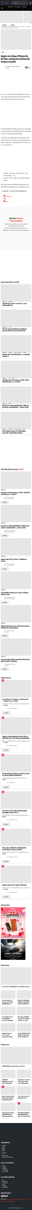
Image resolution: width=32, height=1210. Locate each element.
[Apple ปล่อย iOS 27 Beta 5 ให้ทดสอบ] (16, 874)
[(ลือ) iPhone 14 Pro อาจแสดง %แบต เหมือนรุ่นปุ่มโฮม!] (16, 293)
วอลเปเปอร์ (5, 1183)
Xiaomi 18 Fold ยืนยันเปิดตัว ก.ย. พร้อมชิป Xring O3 (16, 355)
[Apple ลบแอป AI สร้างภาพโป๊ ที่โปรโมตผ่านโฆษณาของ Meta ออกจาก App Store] (8, 1107)
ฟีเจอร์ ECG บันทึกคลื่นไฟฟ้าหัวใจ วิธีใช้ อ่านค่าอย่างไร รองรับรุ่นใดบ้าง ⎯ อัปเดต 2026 (15, 406)
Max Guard (18, 6)
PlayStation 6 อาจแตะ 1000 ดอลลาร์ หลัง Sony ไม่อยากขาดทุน (24, 1081)
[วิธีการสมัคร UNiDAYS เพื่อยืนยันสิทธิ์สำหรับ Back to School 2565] (16, 837)
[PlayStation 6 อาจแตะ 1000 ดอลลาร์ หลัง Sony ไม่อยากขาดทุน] (24, 1074)
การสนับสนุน (5, 1170)
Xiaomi (24, 352)
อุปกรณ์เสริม (5, 1155)
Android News (17, 352)
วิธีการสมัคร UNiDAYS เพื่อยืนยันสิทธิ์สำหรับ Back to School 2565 (14, 849)
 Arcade (4, 1181)
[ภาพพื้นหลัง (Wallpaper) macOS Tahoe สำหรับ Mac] (8, 1074)
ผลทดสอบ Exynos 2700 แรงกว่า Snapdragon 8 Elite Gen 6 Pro (7, 1035)
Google (4, 1185)
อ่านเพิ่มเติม (4, 502)
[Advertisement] (16, 113)
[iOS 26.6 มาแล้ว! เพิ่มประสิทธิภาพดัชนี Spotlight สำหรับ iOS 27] (16, 800)
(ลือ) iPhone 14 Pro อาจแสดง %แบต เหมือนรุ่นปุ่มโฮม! (14, 304)
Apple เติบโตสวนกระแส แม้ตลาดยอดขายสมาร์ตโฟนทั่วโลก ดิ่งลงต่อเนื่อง (15, 627)
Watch (4, 1150)
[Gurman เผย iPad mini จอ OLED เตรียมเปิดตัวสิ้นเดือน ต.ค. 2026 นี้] (16, 369)
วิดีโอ (3, 1165)
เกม (3, 1180)
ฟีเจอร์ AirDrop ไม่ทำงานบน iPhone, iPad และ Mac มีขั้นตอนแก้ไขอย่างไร (15, 774)
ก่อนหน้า (1, 17)
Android (11, 352)
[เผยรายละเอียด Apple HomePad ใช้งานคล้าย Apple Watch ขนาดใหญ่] (16, 647)
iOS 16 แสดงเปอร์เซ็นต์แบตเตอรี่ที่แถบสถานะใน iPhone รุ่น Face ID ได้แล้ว (14, 330)
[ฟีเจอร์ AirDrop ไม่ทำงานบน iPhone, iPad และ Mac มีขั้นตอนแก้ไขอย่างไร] (16, 763)
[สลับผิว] (30, 3)
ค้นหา (14, 3)
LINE (3, 1184)
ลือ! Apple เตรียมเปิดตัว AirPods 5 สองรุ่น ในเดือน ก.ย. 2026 (23, 1018)
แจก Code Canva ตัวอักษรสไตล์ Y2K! (23, 1097)
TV (3, 1151)
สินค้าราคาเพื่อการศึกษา (7, 1157)
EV (3, 1154)
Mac (3, 1148)
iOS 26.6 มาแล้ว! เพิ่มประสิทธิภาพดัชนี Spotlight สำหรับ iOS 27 (14, 811)
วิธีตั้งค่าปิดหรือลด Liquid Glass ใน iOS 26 (13, 1066)
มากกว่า (6, 705)
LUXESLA (24, 6)
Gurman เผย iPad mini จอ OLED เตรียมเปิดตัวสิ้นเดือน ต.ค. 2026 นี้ (15, 381)
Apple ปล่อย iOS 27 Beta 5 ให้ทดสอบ (14, 885)
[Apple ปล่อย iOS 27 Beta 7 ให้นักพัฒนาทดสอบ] (16, 547)
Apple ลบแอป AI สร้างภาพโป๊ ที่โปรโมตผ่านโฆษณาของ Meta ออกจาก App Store (8, 1114)
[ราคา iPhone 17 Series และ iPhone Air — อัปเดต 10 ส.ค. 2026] (16, 688)
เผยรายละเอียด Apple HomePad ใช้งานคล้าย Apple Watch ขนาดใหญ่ (15, 660)
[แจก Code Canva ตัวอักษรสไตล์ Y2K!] (24, 1090)
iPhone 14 (10, 301)
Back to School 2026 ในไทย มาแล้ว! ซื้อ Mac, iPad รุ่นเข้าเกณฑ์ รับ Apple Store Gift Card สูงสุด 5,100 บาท (11, 20)
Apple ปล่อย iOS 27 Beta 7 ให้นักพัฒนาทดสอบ (14, 560)
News (13, 377)
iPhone (4, 1145)
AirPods (4, 1152)
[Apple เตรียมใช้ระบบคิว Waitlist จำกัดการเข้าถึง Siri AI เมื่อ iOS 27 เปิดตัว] (24, 1027)
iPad (10, 377)
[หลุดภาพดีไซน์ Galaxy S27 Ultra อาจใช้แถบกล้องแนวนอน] (16, 580)
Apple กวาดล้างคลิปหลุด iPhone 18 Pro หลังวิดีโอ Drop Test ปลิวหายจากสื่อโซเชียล (16, 737)
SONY (24, 429)
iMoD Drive (11, 6)
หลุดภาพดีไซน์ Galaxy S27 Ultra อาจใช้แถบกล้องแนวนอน (14, 593)
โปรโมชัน (4, 1167)
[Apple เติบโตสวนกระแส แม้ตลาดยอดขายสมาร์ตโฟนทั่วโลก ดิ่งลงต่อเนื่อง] (16, 613)
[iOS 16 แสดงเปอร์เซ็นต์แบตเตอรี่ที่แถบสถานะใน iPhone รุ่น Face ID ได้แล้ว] (16, 318)
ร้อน (3, 680)
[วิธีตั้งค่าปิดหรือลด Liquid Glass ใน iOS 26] (16, 1055)
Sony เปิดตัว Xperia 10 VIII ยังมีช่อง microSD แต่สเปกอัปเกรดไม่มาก (14, 432)
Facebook (5, 1187)
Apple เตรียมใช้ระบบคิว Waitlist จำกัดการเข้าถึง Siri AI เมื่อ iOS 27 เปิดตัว (24, 1035)
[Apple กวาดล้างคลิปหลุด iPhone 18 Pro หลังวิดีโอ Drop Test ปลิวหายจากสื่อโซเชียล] (16, 726)
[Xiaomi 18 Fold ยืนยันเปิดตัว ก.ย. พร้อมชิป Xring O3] (16, 344)
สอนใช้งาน (4, 1168)
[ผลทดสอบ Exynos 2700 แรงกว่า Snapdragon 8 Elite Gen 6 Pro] (8, 1027)
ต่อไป (31, 17)
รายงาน (4, 94)
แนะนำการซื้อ (5, 1171)
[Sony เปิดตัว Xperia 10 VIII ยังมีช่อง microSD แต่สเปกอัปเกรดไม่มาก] (16, 420)
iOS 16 (10, 326)
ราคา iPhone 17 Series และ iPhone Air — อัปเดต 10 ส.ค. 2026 (15, 700)
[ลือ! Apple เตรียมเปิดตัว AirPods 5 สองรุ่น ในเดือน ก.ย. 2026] (24, 1011)
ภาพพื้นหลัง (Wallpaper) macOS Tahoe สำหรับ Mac (7, 1081)
